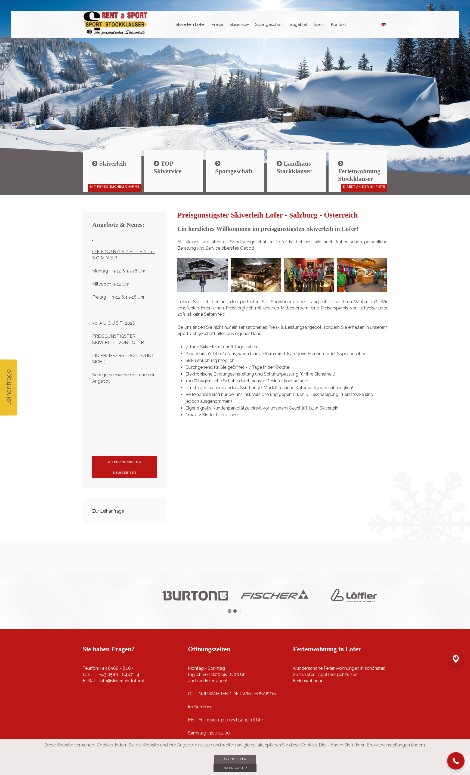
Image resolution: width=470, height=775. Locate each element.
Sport (319, 24)
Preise (217, 24)
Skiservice (239, 24)
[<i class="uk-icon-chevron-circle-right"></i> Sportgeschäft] (235, 171)
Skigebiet (298, 24)
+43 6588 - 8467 (116, 668)
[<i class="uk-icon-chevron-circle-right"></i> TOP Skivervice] (173, 171)
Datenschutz (235, 768)
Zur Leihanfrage (108, 511)
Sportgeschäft (269, 24)
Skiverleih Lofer (190, 24)
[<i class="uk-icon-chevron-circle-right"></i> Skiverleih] (112, 171)
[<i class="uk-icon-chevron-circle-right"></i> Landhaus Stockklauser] (296, 171)
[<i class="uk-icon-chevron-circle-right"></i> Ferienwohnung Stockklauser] (358, 171)
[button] (456, 761)
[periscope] (456, 659)
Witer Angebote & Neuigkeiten (124, 467)
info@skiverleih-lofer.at (122, 680)
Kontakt (338, 24)
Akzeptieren (235, 759)
